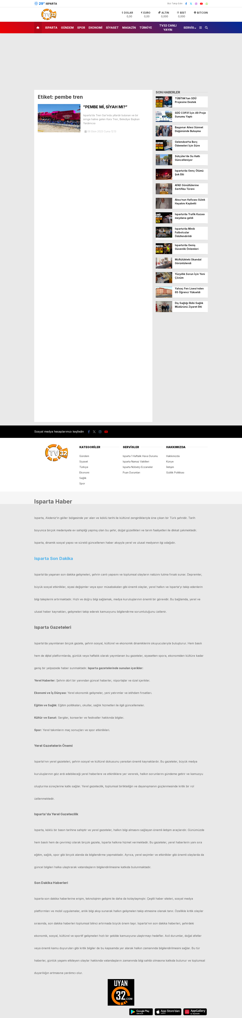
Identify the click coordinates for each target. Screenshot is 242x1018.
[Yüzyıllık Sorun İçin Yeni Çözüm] (164, 282)
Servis (189, 27)
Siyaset (112, 27)
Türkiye (145, 27)
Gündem (67, 27)
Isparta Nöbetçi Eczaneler (138, 466)
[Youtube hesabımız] (201, 3)
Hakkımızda (173, 456)
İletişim (170, 466)
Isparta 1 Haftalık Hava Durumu (140, 456)
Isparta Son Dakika (53, 558)
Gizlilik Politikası (175, 472)
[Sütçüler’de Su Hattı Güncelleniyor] (164, 164)
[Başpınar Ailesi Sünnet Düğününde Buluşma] (164, 135)
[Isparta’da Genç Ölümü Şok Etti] (164, 178)
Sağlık (82, 477)
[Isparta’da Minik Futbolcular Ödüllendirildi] (164, 236)
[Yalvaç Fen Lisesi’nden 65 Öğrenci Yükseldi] (164, 296)
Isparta (51, 27)
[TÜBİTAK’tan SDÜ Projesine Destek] (164, 106)
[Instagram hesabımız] (196, 3)
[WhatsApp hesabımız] (207, 3)
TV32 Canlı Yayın (167, 27)
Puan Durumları (131, 472)
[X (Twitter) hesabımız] (191, 3)
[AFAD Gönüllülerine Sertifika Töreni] (164, 193)
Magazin (129, 27)
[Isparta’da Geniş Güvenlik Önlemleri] (164, 253)
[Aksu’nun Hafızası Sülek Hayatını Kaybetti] (164, 207)
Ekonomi (95, 27)
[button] (38, 27)
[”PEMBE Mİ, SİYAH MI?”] (59, 131)
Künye (170, 461)
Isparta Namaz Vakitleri (136, 461)
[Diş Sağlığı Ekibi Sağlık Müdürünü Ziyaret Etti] (164, 311)
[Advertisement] (121, 63)
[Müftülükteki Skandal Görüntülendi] (164, 267)
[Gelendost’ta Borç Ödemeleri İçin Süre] (164, 149)
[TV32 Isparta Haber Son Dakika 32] (47, 19)
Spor (81, 27)
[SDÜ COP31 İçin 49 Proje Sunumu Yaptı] (164, 120)
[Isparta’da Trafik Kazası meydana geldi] (164, 222)
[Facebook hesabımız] (186, 3)
